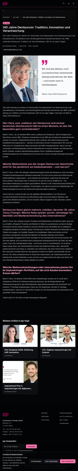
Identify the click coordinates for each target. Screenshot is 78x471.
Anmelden (31, 446)
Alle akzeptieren (68, 461)
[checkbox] (3, 450)
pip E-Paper (64, 420)
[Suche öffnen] (64, 3)
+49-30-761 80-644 (13, 429)
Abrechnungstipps (66, 413)
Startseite (6, 17)
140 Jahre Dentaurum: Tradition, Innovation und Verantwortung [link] (44, 17)
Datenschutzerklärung (26, 450)
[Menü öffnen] (73, 3)
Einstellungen (36, 461)
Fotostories (45, 420)
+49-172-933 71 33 (15, 434)
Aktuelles (44, 413)
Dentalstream (64, 423)
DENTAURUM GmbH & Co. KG (13, 50)
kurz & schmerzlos (66, 416)
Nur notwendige (51, 461)
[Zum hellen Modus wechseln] (69, 3)
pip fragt (16, 17)
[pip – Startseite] (5, 3)
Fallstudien (45, 416)
